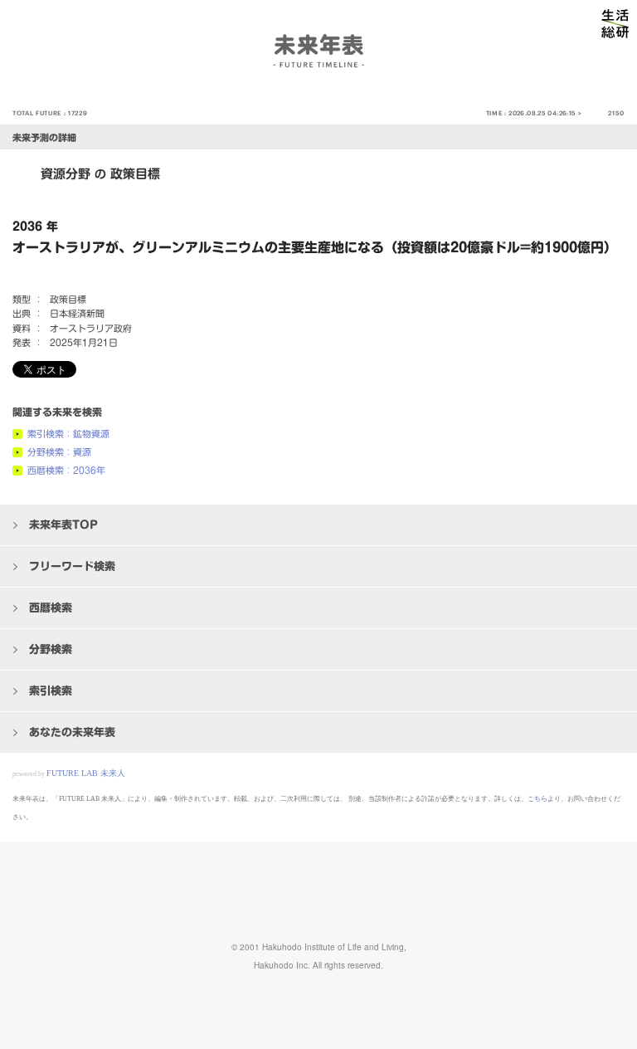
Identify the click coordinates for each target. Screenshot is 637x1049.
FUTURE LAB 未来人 (85, 773)
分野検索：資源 (59, 451)
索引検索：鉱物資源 (68, 433)
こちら (537, 799)
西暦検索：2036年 (66, 470)
